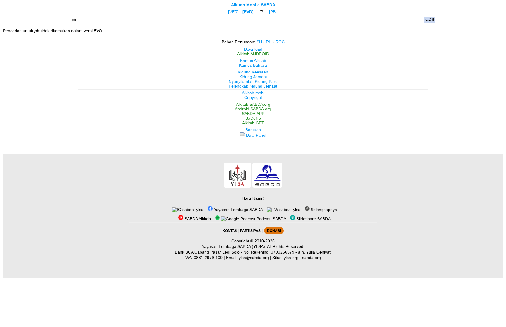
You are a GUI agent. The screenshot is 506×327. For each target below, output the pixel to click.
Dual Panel (255, 135)
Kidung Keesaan (253, 72)
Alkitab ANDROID (253, 54)
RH (269, 42)
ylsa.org (291, 257)
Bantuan (253, 129)
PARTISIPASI (250, 231)
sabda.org (311, 257)
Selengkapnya (323, 209)
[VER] (233, 11)
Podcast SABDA (270, 218)
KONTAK (230, 231)
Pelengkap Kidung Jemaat (253, 86)
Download (253, 49)
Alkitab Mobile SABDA (253, 4)
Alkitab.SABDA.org (253, 104)
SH (259, 42)
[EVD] (248, 11)
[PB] (273, 11)
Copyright (253, 97)
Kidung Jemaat (253, 76)
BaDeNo (253, 118)
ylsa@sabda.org (254, 257)
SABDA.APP (253, 113)
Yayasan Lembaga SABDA (238, 209)
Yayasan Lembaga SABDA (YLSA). (234, 246)
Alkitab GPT (253, 123)
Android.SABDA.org (253, 109)
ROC (280, 42)
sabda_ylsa (192, 209)
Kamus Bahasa (253, 65)
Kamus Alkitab (253, 60)
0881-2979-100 (208, 257)
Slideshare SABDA (313, 218)
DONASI (274, 231)
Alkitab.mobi (253, 92)
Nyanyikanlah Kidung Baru (253, 81)
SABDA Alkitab (197, 218)
